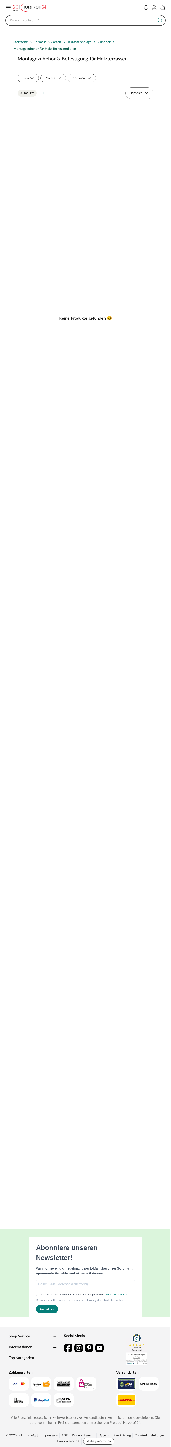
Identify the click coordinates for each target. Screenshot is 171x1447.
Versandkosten (95, 1417)
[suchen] (160, 20)
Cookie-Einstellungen (150, 1435)
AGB (64, 1435)
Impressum (50, 1435)
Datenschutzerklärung (114, 1435)
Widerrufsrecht (83, 1435)
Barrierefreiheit (68, 1441)
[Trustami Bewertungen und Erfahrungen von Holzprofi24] (136, 1349)
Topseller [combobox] (136, 93)
